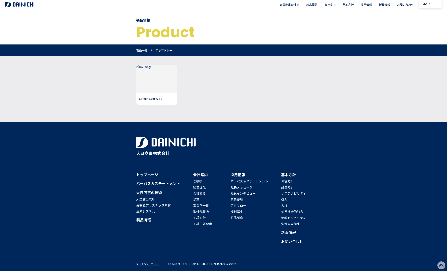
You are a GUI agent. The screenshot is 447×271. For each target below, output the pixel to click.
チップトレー (163, 50)
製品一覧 (141, 50)
